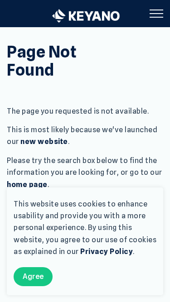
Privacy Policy (106, 251)
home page (27, 184)
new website (44, 141)
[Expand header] (156, 13)
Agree (33, 276)
